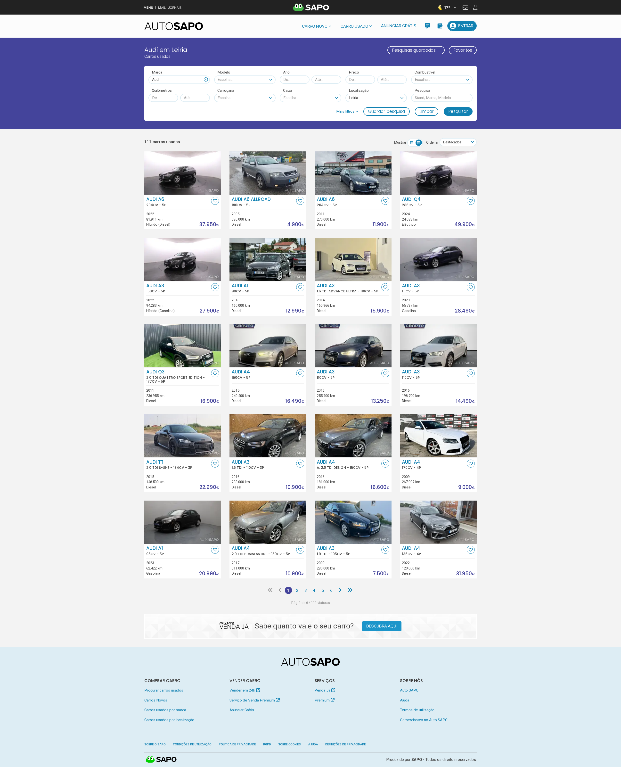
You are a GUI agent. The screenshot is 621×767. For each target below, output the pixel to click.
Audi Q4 (412, 202)
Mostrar (400, 142)
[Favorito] (215, 201)
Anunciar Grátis (398, 25)
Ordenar (432, 142)
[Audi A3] (182, 259)
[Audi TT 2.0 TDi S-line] (182, 435)
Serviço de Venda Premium (252, 700)
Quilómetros (162, 90)
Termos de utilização (417, 710)
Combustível (425, 72)
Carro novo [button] (314, 26)
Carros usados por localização (169, 720)
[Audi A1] (267, 259)
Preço (354, 72)
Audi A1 (240, 288)
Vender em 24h (242, 690)
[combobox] (179, 79)
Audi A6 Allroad (251, 202)
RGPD (267, 744)
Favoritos (462, 50)
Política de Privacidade (237, 744)
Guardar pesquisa (386, 111)
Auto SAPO (409, 690)
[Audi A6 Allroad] (267, 173)
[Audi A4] (267, 345)
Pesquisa (422, 90)
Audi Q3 (175, 376)
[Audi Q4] (438, 173)
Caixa (287, 90)
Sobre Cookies (289, 744)
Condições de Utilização (192, 744)
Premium (323, 700)
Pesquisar (458, 111)
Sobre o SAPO (155, 744)
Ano (286, 72)
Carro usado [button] (354, 26)
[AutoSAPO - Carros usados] (173, 26)
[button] (347, 111)
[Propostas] (440, 26)
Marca (157, 72)
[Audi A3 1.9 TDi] (353, 522)
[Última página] (350, 590)
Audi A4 (241, 374)
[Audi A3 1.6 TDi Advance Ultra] (353, 259)
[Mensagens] (427, 26)
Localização (359, 90)
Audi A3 (155, 288)
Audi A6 (156, 202)
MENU (148, 7)
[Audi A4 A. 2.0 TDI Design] (353, 435)
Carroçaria (225, 90)
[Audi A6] (182, 173)
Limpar (426, 111)
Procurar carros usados (163, 690)
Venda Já (323, 690)
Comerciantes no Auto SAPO (424, 720)
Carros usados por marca (165, 710)
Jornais (174, 7)
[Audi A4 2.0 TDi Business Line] (267, 522)
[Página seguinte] (340, 590)
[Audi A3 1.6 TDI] (267, 435)
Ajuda (404, 700)
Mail (162, 7)
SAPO (161, 759)
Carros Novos (155, 700)
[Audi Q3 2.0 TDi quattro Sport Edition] (182, 345)
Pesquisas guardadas (414, 50)
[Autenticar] (465, 8)
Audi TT (169, 465)
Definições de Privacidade (345, 744)
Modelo (223, 72)
